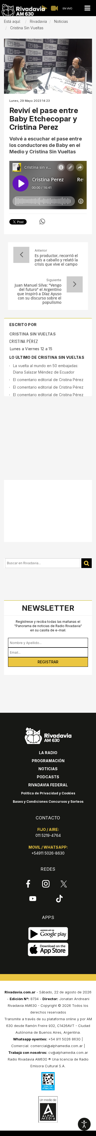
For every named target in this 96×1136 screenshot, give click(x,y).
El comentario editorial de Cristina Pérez (48, 379)
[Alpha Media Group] (48, 1109)
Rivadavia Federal (48, 785)
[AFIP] (48, 1081)
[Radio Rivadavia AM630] (23, 10)
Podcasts (48, 777)
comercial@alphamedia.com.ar (56, 1046)
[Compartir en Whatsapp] (42, 222)
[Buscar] (86, 563)
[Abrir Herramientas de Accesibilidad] (84, 1124)
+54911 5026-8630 (48, 853)
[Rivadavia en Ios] (48, 949)
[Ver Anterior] (21, 255)
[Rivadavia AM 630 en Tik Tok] (59, 898)
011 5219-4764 (48, 835)
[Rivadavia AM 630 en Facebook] (28, 884)
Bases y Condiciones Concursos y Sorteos (48, 801)
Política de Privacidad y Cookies (48, 793)
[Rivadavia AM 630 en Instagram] (46, 884)
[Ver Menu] (87, 8)
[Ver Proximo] (75, 284)
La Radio (48, 752)
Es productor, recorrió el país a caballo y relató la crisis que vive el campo (56, 260)
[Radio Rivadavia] (48, 735)
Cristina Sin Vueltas (32, 334)
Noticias (48, 768)
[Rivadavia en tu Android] (48, 933)
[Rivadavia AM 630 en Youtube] (32, 898)
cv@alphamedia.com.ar (68, 1052)
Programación (48, 760)
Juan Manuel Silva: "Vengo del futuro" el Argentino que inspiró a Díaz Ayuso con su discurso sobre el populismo (38, 294)
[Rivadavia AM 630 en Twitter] (64, 883)
